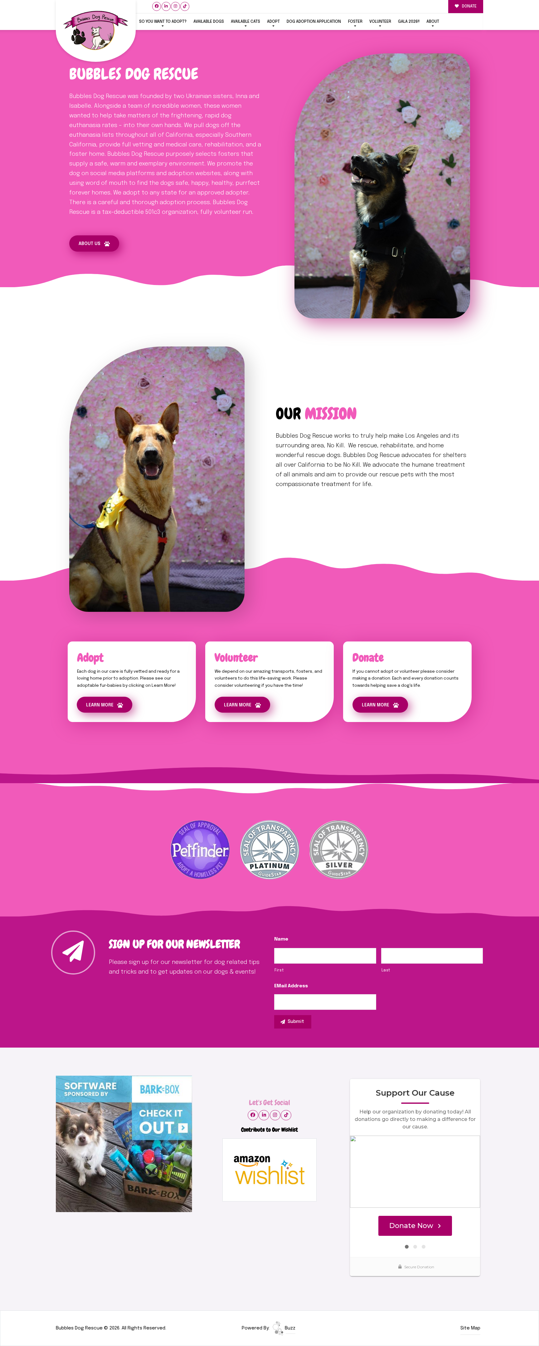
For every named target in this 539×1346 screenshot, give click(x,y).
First (279, 970)
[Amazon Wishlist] (269, 1169)
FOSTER (355, 22)
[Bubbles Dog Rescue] (96, 31)
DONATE (469, 6)
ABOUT (432, 22)
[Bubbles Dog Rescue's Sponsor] (124, 1143)
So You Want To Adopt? (163, 22)
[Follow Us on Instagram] (175, 6)
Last (386, 970)
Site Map (470, 1328)
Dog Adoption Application (314, 22)
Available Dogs (208, 22)
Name (281, 939)
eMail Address (291, 986)
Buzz (289, 1328)
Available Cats (245, 22)
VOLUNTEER (380, 22)
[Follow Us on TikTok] (184, 6)
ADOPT (273, 22)
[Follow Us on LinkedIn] (166, 6)
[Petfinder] (200, 849)
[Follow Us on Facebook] (156, 6)
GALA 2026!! (409, 22)
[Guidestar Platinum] (270, 849)
